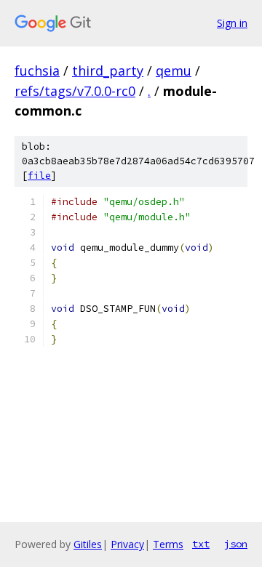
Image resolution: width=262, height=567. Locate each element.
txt (201, 543)
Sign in (232, 23)
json (235, 543)
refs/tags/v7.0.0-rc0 (75, 91)
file (39, 175)
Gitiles (88, 544)
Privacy (127, 544)
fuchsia (37, 70)
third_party (107, 70)
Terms (168, 544)
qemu (173, 70)
